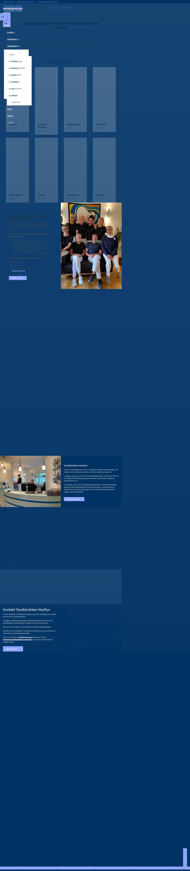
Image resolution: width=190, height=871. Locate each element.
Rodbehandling (13, 68)
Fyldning (11, 54)
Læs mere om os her (73, 499)
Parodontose (16, 102)
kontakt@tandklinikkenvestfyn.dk (47, 1)
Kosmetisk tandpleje (15, 61)
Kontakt (11, 122)
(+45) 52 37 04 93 (9, 1)
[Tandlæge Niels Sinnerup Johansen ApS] (13, 11)
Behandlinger (12, 46)
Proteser (11, 88)
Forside (7, 26)
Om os (9, 109)
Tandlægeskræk (13, 39)
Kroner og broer (17, 88)
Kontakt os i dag (16, 278)
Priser (9, 102)
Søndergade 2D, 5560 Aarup (25, 1)
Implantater (13, 75)
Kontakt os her (11, 649)
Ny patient (11, 32)
